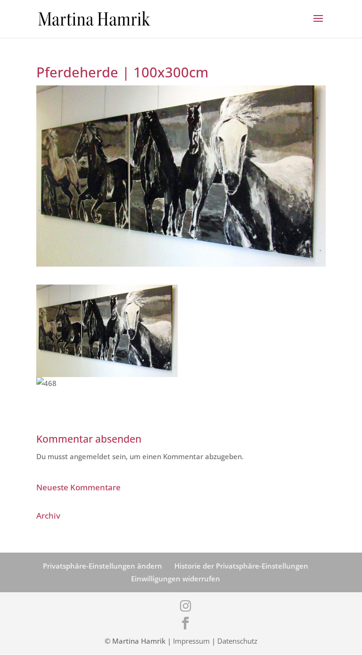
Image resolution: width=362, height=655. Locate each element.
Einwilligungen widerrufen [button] (175, 578)
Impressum (191, 641)
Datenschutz (237, 641)
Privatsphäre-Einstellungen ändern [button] (102, 566)
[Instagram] (185, 605)
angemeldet (90, 456)
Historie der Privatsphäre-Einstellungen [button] (241, 566)
